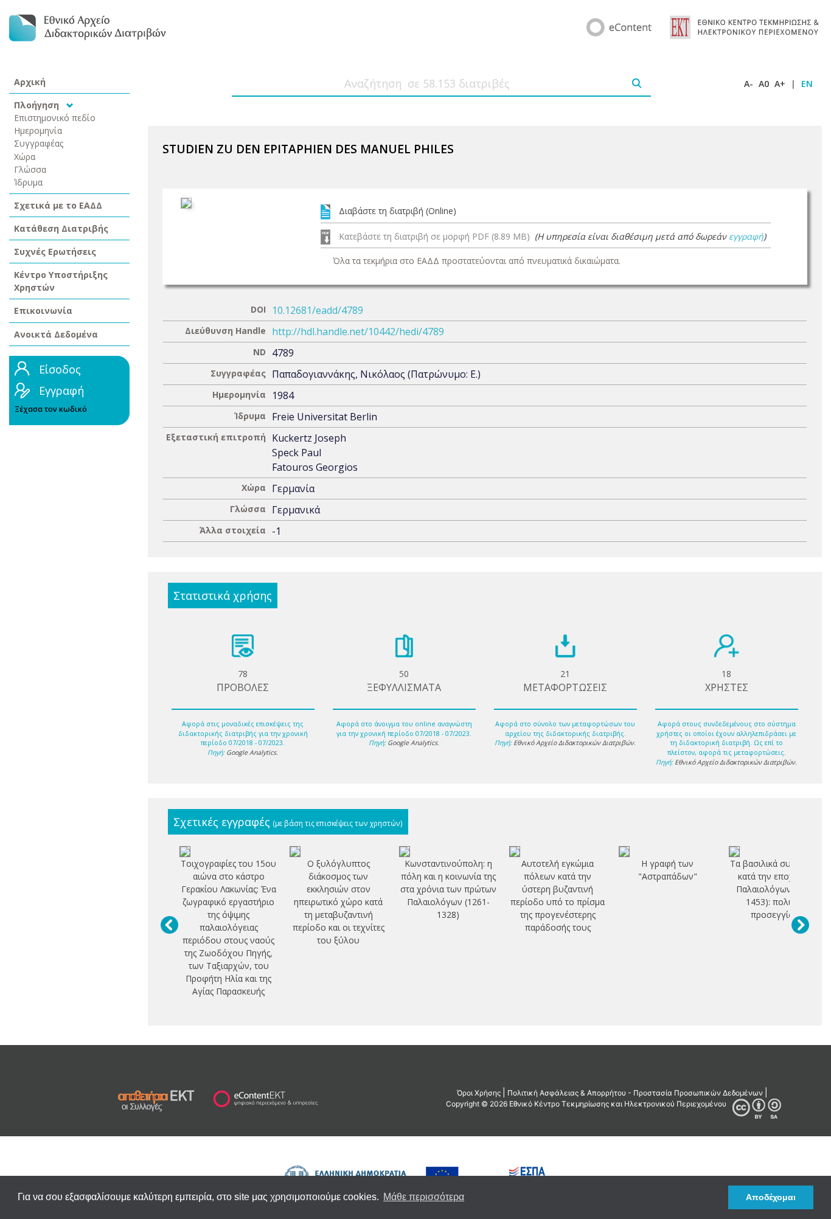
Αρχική (30, 82)
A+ (779, 83)
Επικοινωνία (43, 310)
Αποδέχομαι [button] (771, 1197)
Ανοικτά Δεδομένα (56, 334)
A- (748, 83)
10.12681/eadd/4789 (317, 310)
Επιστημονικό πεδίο (55, 117)
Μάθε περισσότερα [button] (423, 1197)
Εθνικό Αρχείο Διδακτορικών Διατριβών (573, 742)
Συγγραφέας (39, 143)
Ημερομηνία (38, 130)
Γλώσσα (30, 169)
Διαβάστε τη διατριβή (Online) (397, 211)
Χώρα (24, 156)
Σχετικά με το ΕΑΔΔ (58, 205)
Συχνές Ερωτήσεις (55, 251)
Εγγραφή (61, 390)
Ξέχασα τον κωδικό (51, 409)
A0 (764, 83)
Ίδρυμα (28, 182)
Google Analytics (251, 752)
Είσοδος (60, 369)
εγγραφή (746, 236)
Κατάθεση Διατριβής (61, 228)
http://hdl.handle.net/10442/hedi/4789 (358, 331)
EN (807, 83)
